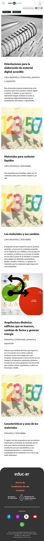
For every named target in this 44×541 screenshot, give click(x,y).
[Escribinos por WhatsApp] (22, 524)
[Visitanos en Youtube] (35, 516)
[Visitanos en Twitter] (26, 516)
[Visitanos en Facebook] (9, 516)
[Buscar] (35, 3)
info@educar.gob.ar (27, 537)
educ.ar (10, 532)
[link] (40, 3)
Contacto (20, 490)
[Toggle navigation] (2, 1)
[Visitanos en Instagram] (17, 516)
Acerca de (20, 482)
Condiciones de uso (20, 486)
